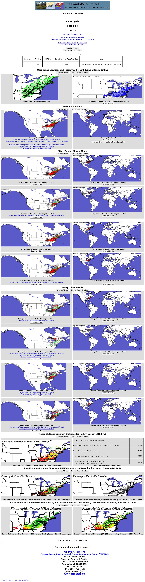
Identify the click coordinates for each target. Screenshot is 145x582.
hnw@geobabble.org (74, 574)
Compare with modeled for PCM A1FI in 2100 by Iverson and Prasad (36, 215)
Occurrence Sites (72, 34)
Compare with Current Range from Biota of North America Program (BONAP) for (37, 141)
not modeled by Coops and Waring (36, 148)
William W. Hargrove (74, 552)
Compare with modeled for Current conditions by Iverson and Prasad (36, 145)
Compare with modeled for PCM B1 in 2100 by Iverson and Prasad (36, 282)
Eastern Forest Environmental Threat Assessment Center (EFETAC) (75, 554)
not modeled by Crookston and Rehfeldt (36, 146)
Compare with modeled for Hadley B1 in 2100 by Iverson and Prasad (36, 427)
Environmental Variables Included (72, 37)
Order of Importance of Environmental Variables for (72, 39)
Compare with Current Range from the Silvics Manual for (36, 139)
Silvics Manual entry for (72, 44)
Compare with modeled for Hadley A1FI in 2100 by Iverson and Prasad (36, 353)
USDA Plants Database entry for (72, 43)
